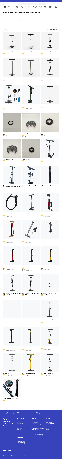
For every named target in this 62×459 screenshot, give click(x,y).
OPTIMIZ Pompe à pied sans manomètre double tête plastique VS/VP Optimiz (12, 294)
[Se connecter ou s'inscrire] (56, 4)
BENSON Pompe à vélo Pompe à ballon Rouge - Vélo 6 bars (50, 213)
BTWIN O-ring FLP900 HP (26, 159)
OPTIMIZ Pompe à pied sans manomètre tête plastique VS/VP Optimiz (31, 294)
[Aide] (54, 4)
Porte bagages (34, 24)
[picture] (12, 41)
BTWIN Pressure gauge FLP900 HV (8, 159)
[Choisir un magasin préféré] (52, 4)
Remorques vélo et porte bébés (6, 24)
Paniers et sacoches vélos (42, 24)
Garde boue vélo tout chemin (27, 24)
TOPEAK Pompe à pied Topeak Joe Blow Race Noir (30, 185)
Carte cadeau (56, 7)
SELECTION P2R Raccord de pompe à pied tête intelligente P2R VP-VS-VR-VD (11, 213)
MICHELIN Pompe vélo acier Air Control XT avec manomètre (30, 347)
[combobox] (56, 29)
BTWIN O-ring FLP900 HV (45, 133)
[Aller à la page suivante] (34, 406)
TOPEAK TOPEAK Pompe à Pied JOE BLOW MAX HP (49, 160)
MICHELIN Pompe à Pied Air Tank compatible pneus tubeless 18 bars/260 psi (11, 347)
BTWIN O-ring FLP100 (6, 133)
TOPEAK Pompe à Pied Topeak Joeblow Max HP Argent (12, 186)
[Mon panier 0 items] (58, 4)
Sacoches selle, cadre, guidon (20, 24)
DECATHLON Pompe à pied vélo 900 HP (28, 51)
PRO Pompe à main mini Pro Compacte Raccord (49, 185)
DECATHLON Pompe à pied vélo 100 (47, 51)
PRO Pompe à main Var (6, 373)
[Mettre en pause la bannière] (57, 1)
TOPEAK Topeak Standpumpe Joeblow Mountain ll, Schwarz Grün (30, 105)
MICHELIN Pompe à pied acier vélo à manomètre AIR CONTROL (49, 320)
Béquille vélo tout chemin (13, 24)
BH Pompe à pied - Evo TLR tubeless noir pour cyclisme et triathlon (48, 294)
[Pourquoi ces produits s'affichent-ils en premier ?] (47, 29)
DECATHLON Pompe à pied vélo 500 (9, 51)
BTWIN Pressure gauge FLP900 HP (27, 133)
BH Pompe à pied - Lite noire (7, 319)
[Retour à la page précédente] (28, 406)
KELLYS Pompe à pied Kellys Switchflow (47, 373)
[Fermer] (58, 1)
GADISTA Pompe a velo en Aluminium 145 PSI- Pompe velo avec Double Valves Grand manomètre (12, 105)
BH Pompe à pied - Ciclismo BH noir (28, 319)
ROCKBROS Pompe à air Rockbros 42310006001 (11, 398)
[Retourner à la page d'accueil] (8, 4)
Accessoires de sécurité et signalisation (48, 24)
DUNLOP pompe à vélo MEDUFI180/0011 (28, 373)
